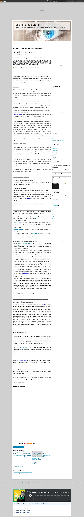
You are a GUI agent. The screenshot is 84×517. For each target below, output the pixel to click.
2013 (53, 209)
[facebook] (46, 1)
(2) (54, 157)
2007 (53, 220)
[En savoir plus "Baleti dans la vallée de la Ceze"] (62, 186)
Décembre (56, 205)
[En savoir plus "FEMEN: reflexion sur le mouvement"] (68, 179)
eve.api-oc (9, 482)
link (36, 218)
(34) (54, 148)
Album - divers (55, 137)
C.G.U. (46, 482)
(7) (54, 152)
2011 (53, 212)
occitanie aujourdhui (28, 24)
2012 (53, 210)
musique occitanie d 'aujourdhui (58, 140)
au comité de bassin (18, 229)
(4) (54, 154)
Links (53, 138)
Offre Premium (61, 482)
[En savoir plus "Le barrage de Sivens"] (62, 179)
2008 (53, 218)
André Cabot (35, 233)
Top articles (31, 482)
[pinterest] (50, 1)
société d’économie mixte (24, 243)
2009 (53, 216)
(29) (55, 150)
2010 (53, 214)
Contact (18, 43)
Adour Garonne (17, 222)
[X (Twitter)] (48, 1)
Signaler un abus (40, 482)
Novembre (56, 207)
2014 (53, 203)
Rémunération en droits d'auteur (52, 482)
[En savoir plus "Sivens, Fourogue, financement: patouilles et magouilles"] (55, 179)
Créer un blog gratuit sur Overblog (24, 482)
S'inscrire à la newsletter (18, 447)
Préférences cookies (78, 482)
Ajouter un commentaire (23, 473)
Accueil (14, 43)
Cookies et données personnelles (69, 482)
